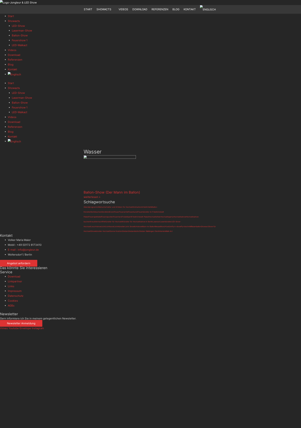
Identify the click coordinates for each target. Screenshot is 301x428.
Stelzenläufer (133, 231)
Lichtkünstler (119, 226)
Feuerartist (123, 212)
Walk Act (169, 231)
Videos (123, 9)
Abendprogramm (91, 207)
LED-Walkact (19, 45)
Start (88, 9)
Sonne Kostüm (116, 231)
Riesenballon (196, 226)
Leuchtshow (96, 226)
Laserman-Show (22, 30)
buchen (98, 212)
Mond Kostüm (166, 226)
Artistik (149, 207)
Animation (137, 207)
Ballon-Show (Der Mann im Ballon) (112, 192)
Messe (157, 226)
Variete (162, 231)
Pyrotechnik (186, 226)
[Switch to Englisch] (208, 9)
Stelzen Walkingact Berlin (149, 231)
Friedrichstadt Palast (140, 217)
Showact (204, 226)
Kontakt (190, 9)
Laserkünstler (165, 222)
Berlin (93, 212)
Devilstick (105, 212)
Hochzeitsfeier (155, 217)
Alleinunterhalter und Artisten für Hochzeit (115, 207)
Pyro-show (176, 226)
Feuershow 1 (20, 40)
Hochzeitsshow (179, 217)
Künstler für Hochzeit (113, 222)
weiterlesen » (92, 197)
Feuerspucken (107, 217)
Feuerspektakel (95, 217)
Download (139, 9)
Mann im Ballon (148, 226)
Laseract (156, 222)
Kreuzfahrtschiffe (97, 222)
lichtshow (138, 226)
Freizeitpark (127, 217)
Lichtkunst (109, 226)
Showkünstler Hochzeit (100, 231)
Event (111, 212)
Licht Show (129, 226)
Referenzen (160, 9)
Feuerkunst (133, 212)
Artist (143, 207)
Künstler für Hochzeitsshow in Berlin (137, 222)
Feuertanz (117, 217)
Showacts (104, 9)
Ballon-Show (20, 35)
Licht (103, 226)
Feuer (116, 212)
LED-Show (18, 26)
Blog (175, 9)
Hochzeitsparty (167, 217)
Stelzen (125, 231)
